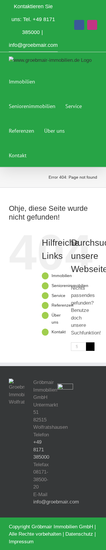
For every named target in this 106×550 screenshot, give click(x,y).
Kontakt (59, 331)
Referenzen (62, 305)
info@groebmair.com (33, 45)
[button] (39, 154)
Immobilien (62, 275)
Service (58, 295)
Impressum (21, 541)
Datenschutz (79, 534)
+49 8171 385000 (41, 449)
